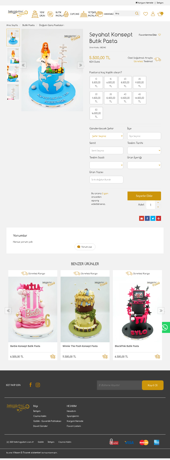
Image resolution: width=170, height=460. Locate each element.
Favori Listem (74, 426)
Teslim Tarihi (135, 143)
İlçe (129, 128)
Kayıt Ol (153, 385)
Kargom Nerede (145, 2)
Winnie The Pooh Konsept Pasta (80, 346)
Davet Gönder (40, 426)
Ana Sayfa (12, 25)
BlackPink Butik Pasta (127, 346)
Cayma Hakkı (39, 416)
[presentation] (23, 65)
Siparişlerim (73, 416)
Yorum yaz (86, 246)
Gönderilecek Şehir (101, 128)
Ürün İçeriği (134, 157)
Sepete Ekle (144, 196)
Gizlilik (41, 442)
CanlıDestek (164, 327)
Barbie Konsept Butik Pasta (25, 346)
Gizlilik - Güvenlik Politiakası (47, 421)
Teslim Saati (96, 157)
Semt (92, 143)
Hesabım (71, 411)
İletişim (160, 2)
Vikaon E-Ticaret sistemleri (27, 453)
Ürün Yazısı (96, 172)
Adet (141, 204)
